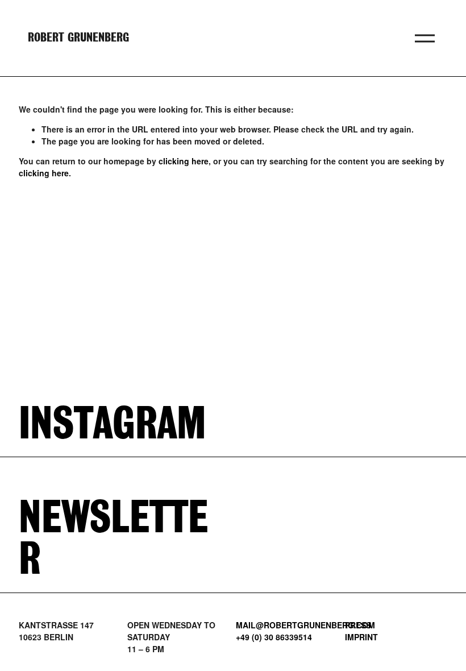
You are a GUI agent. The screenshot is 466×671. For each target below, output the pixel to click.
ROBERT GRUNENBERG (78, 38)
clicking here (184, 161)
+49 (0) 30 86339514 (274, 637)
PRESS (358, 625)
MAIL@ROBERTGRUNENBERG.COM (305, 625)
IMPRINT (361, 637)
